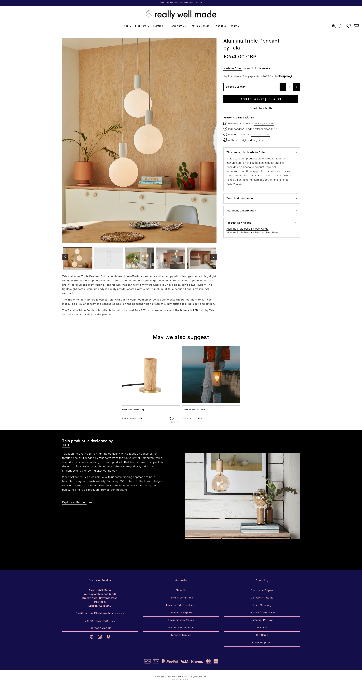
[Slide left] (65, 257)
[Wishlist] (348, 26)
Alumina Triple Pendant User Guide (248, 228)
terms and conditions (239, 171)
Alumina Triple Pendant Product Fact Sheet (253, 232)
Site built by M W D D (181, 679)
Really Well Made (179, 677)
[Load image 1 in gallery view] (77, 258)
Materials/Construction (241, 210)
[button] (126, 26)
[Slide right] (213, 257)
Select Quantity (236, 86)
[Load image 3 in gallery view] (139, 258)
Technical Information (240, 198)
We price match (260, 134)
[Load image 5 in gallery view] (201, 258)
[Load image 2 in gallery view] (108, 258)
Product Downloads (239, 222)
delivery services (264, 123)
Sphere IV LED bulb (192, 310)
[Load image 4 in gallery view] (170, 258)
